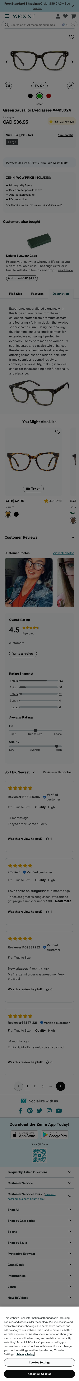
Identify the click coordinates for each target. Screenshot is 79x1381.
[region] (39, 1344)
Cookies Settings (39, 1362)
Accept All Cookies (39, 1373)
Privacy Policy (25, 1354)
